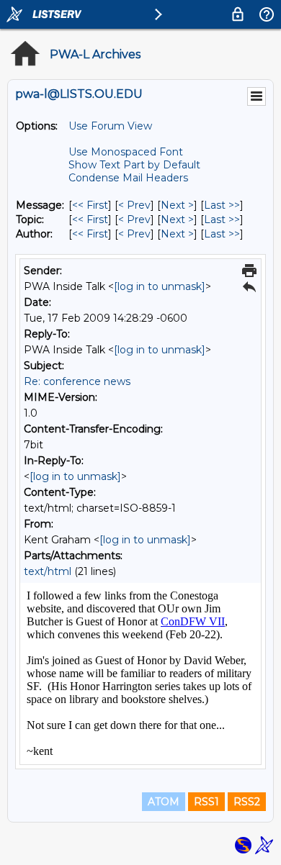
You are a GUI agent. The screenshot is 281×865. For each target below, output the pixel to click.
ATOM (163, 801)
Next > (177, 205)
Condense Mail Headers (128, 177)
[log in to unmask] (159, 286)
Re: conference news (77, 381)
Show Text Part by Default (134, 164)
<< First (90, 205)
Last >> (222, 205)
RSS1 (206, 801)
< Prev (134, 205)
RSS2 (246, 801)
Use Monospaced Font (125, 151)
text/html (47, 571)
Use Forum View (110, 125)
